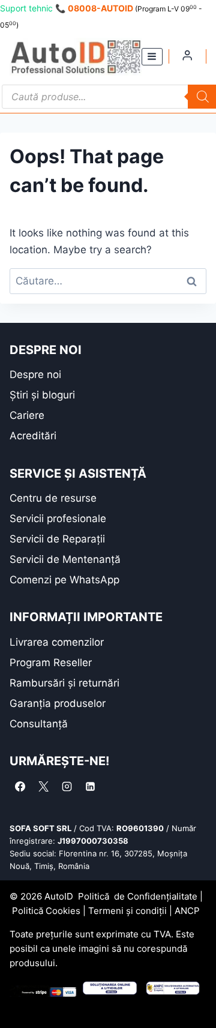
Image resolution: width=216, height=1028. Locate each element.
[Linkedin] (90, 786)
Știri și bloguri (42, 395)
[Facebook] (20, 786)
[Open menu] (152, 56)
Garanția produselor (58, 703)
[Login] (187, 55)
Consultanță (39, 724)
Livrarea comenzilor (57, 642)
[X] (43, 786)
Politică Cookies (46, 910)
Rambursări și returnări (64, 683)
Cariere (27, 415)
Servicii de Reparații (57, 539)
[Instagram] (66, 786)
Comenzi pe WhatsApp (64, 580)
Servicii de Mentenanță (65, 559)
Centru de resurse (53, 498)
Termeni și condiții (127, 910)
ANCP (187, 910)
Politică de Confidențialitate (137, 896)
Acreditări (33, 436)
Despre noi (35, 374)
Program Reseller (51, 663)
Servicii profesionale (58, 518)
